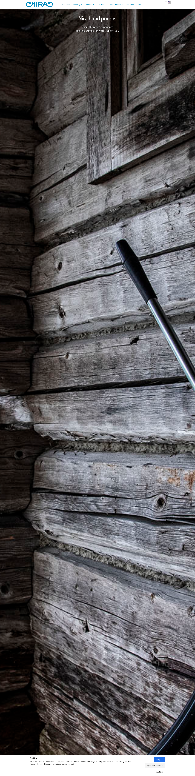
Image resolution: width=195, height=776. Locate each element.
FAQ (139, 4)
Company (76, 4)
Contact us (130, 4)
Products (89, 4)
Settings (160, 771)
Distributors (102, 4)
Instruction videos (116, 4)
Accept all (159, 759)
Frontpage (66, 4)
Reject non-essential (154, 765)
